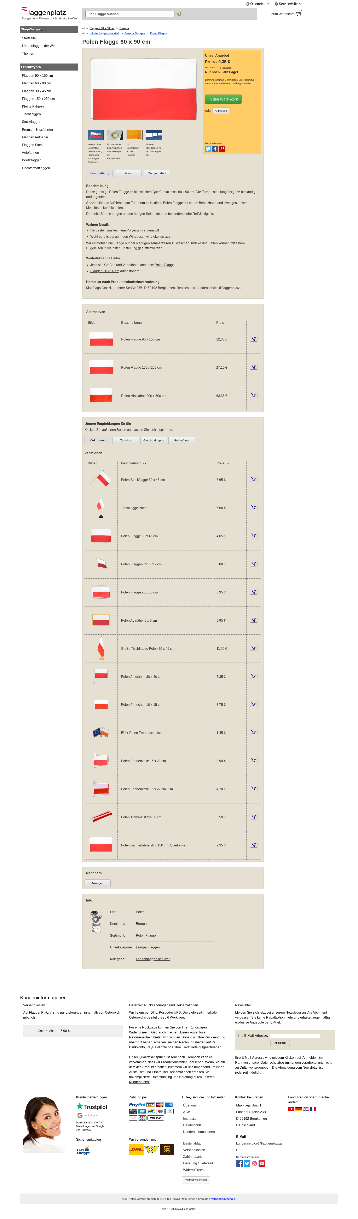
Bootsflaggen (31, 160)
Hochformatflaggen (36, 168)
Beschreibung (99, 173)
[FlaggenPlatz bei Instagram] (254, 1165)
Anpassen (221, 110)
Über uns (190, 1105)
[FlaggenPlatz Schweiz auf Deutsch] (291, 1110)
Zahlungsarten (193, 1156)
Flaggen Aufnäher (35, 137)
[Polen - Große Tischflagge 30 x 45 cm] (101, 660)
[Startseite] (83, 28)
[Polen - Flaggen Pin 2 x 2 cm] (101, 576)
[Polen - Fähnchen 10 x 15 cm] (101, 716)
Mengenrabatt (157, 173)
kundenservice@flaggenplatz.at (220, 288)
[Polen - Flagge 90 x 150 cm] (101, 351)
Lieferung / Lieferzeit (198, 1163)
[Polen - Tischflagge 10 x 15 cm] (101, 519)
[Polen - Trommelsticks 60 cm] (101, 828)
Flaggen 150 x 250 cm (38, 99)
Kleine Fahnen (33, 106)
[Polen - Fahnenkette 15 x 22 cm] (101, 772)
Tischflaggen (31, 114)
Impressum (191, 1118)
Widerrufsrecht (193, 1170)
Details (128, 173)
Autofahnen (30, 152)
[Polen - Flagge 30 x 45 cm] (101, 547)
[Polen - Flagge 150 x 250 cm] (101, 379)
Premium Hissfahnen (37, 129)
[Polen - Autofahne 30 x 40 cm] (101, 688)
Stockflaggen (31, 121)
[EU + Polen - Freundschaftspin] (101, 744)
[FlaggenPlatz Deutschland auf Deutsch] (298, 1110)
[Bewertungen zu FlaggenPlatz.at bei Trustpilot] (91, 1109)
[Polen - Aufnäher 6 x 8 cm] (101, 632)
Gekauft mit (181, 440)
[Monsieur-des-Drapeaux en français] (313, 1110)
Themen (28, 53)
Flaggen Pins (32, 145)
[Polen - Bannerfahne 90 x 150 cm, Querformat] (101, 856)
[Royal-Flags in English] (306, 1110)
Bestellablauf (192, 1143)
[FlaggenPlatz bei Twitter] (247, 1165)
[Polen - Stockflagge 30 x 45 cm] (101, 491)
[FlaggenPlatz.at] (49, 14)
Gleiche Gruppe (153, 440)
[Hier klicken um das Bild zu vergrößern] (144, 127)
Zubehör (125, 440)
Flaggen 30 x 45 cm (36, 91)
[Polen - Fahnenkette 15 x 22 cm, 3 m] (101, 800)
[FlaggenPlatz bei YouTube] (262, 1165)
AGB (186, 1112)
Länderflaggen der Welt (39, 46)
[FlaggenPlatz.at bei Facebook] (239, 1165)
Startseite (29, 38)
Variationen (98, 440)
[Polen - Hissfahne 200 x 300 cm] (101, 407)
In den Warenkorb (223, 99)
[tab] (99, 173)
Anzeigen (97, 883)
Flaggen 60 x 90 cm (36, 83)
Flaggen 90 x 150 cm (37, 75)
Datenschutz (192, 1125)
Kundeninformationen (199, 1132)
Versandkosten (194, 1150)
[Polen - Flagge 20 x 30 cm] (101, 603)
